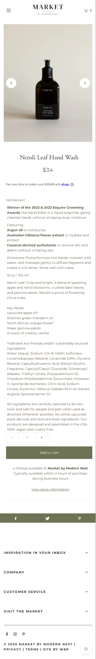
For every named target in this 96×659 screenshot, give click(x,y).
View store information (50, 489)
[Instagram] (15, 634)
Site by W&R (56, 649)
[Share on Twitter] (47, 518)
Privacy (12, 649)
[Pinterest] (23, 634)
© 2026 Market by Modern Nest (38, 644)
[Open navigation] (15, 9)
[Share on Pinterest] (80, 518)
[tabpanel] (49, 241)
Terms (32, 649)
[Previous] (11, 83)
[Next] (85, 83)
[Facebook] (7, 634)
